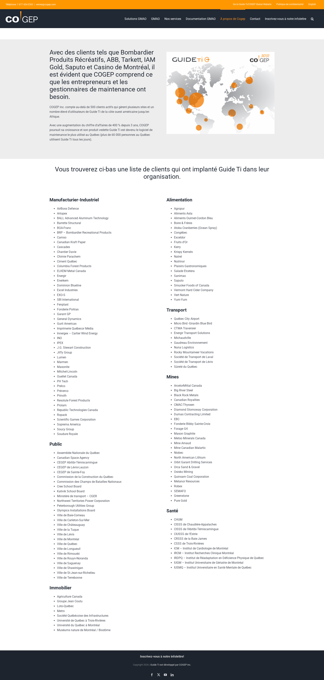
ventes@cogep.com (46, 4)
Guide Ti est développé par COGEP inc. (170, 664)
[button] (312, 18)
